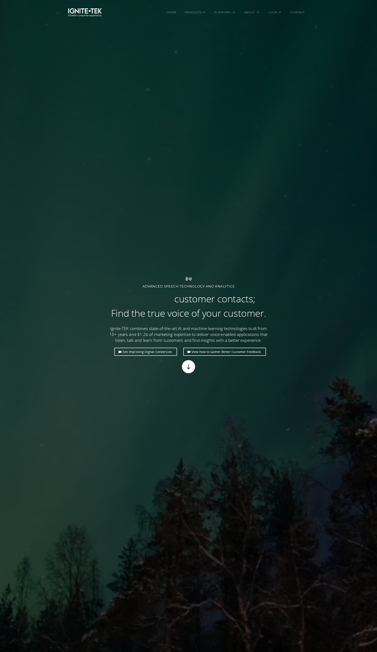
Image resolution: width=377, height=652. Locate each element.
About (249, 12)
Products (193, 12)
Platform (222, 12)
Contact (297, 12)
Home (171, 12)
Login (273, 12)
